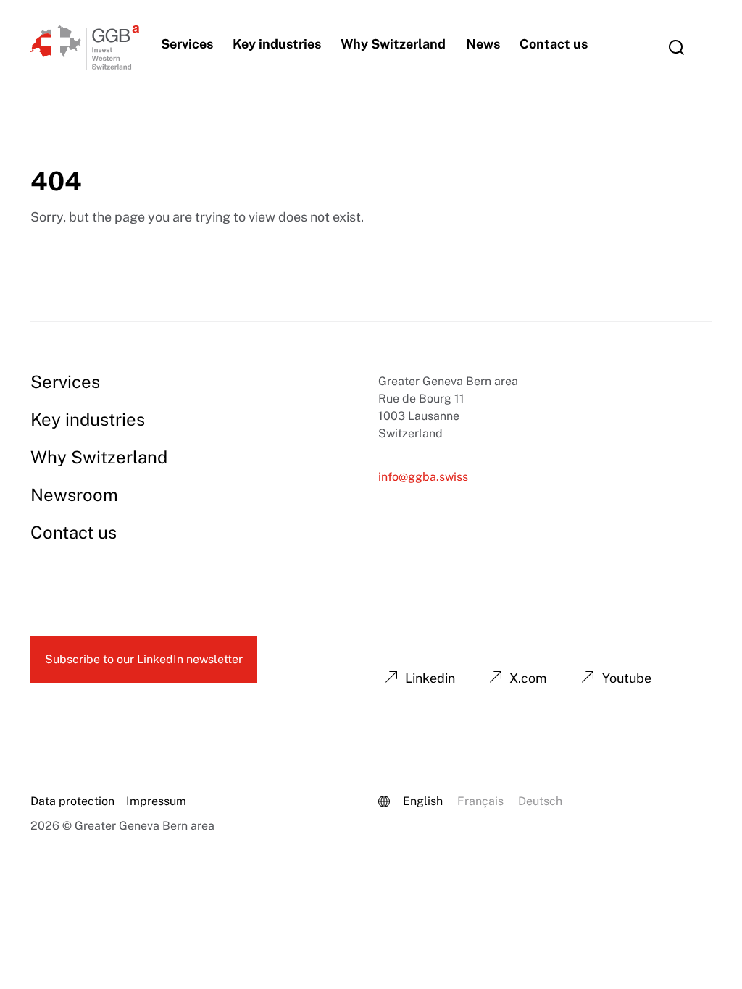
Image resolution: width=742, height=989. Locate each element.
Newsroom (74, 494)
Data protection (72, 801)
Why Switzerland (393, 43)
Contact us (554, 43)
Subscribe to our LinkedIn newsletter (144, 659)
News (483, 43)
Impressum (156, 801)
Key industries (277, 43)
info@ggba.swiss (423, 477)
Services (187, 43)
